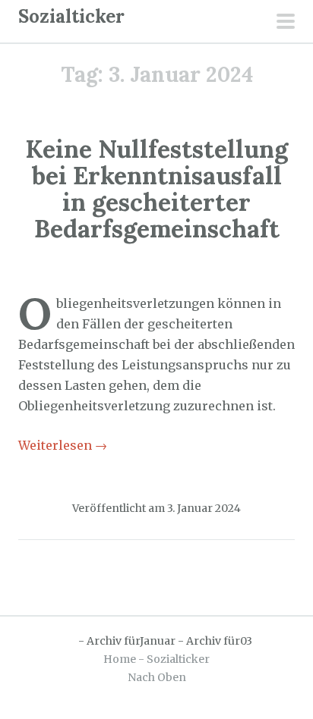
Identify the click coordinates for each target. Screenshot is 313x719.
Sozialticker (71, 16)
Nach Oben (157, 677)
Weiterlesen (62, 445)
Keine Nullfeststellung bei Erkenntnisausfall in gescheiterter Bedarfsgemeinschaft (156, 189)
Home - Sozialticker (156, 659)
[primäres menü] (286, 23)
